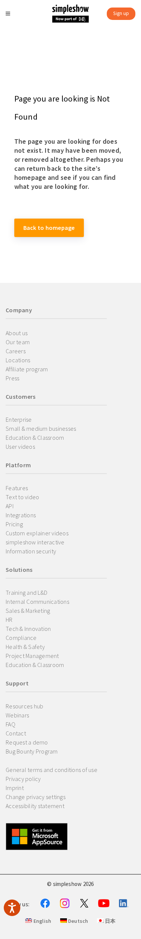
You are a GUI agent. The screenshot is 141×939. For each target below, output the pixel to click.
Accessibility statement (35, 806)
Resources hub (24, 706)
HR (9, 619)
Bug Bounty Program (32, 751)
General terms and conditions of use (51, 769)
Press (12, 378)
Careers (16, 351)
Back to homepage (49, 227)
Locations (18, 360)
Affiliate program (27, 369)
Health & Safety (25, 646)
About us (16, 333)
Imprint (15, 788)
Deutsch (77, 921)
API (10, 506)
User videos (20, 446)
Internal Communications (37, 601)
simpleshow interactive (35, 542)
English (41, 921)
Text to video (22, 497)
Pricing (14, 524)
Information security (31, 551)
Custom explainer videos (37, 533)
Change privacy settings (35, 797)
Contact (16, 733)
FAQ (10, 724)
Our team (18, 342)
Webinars (17, 715)
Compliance (21, 637)
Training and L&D (26, 592)
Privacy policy (23, 778)
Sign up (121, 13)
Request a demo (27, 742)
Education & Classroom (35, 437)
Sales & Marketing (28, 610)
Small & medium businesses (41, 428)
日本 (110, 921)
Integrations (21, 515)
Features (17, 488)
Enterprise (19, 419)
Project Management (32, 655)
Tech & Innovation (28, 628)
